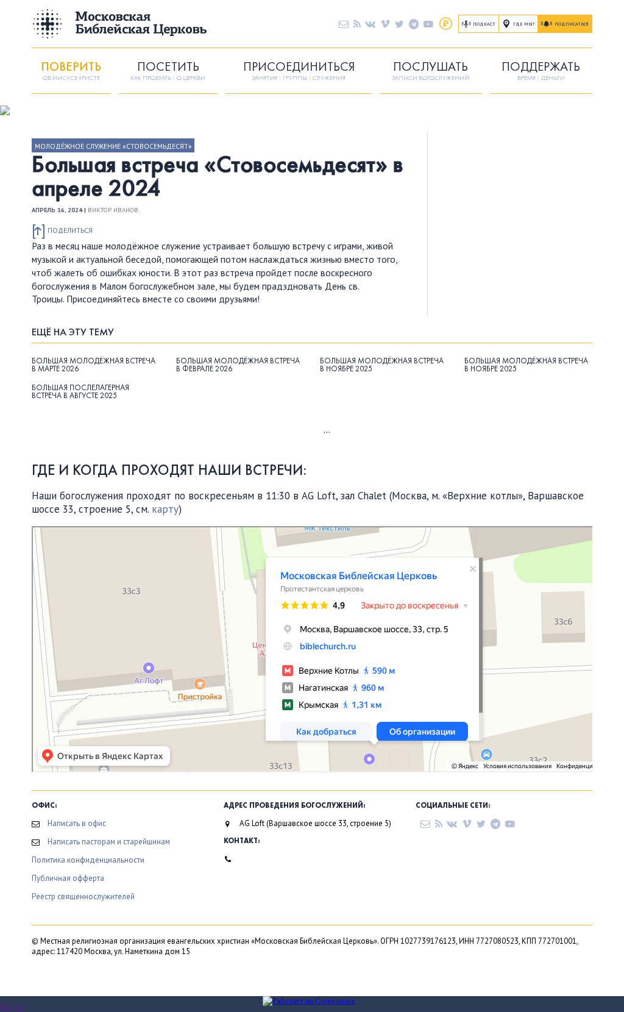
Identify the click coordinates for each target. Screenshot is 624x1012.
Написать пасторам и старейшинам (109, 841)
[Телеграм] (414, 24)
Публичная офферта (68, 878)
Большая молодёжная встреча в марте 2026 (93, 364)
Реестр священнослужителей (83, 896)
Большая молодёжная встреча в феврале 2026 (238, 364)
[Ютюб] (428, 24)
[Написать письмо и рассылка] (344, 24)
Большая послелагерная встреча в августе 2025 (80, 391)
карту (165, 509)
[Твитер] (399, 24)
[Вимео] (385, 24)
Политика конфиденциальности (88, 860)
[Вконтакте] (370, 24)
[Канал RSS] (357, 24)
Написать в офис (77, 823)
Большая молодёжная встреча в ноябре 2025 (382, 364)
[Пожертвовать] (445, 23)
